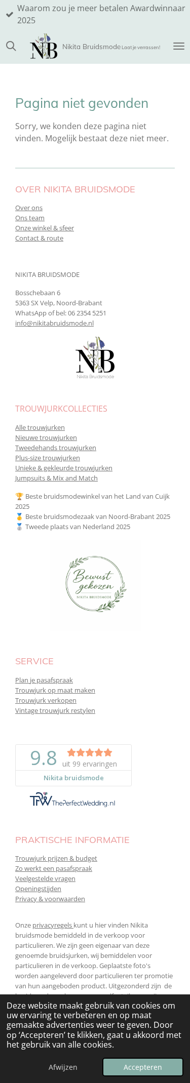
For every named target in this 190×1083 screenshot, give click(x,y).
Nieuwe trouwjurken (46, 437)
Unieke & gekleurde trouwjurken (63, 467)
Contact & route (39, 238)
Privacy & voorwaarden (50, 898)
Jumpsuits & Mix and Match (56, 478)
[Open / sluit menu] (179, 46)
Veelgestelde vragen (45, 878)
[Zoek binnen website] (11, 46)
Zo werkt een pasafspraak (53, 868)
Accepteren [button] (143, 1067)
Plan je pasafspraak (44, 680)
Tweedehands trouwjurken (55, 447)
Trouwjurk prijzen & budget (56, 858)
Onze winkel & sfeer (44, 227)
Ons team (30, 217)
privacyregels (52, 925)
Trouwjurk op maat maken (55, 690)
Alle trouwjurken (40, 427)
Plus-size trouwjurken (47, 457)
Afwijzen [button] (63, 1067)
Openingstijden (38, 888)
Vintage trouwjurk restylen (55, 710)
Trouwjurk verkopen (46, 700)
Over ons (29, 207)
